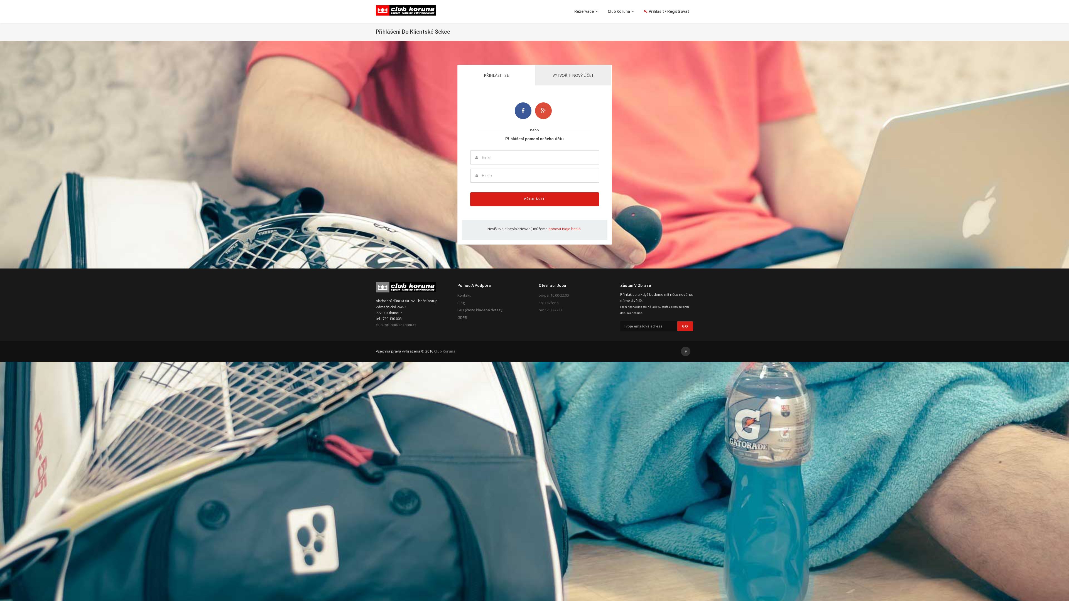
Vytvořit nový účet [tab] (573, 75)
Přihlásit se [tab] (496, 75)
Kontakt (463, 295)
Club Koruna (444, 351)
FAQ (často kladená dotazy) (480, 309)
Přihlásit (534, 199)
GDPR (462, 317)
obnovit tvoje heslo (564, 228)
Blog (461, 302)
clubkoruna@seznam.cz (396, 324)
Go (685, 326)
